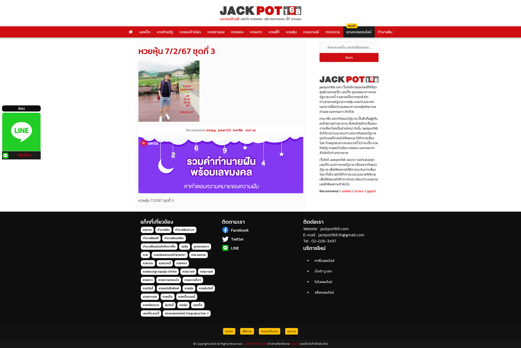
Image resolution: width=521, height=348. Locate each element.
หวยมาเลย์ (311, 32)
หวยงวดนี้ (165, 263)
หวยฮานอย (216, 32)
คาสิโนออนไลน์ (324, 260)
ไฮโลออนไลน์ (323, 281)
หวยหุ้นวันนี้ (206, 288)
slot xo (291, 331)
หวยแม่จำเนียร (190, 32)
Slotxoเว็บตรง (269, 331)
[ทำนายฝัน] (220, 165)
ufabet (346, 191)
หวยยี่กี (274, 32)
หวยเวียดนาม (151, 305)
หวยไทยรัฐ (165, 32)
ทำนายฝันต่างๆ (184, 230)
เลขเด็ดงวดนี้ (151, 313)
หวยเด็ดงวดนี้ (186, 297)
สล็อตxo (247, 331)
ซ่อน (21, 108)
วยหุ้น (184, 246)
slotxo (359, 191)
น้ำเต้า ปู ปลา (323, 271)
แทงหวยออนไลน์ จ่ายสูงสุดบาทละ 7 (187, 313)
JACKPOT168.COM (255, 344)
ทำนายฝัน (385, 32)
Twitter (237, 239)
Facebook (240, 230)
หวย (145, 255)
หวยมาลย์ (188, 272)
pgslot (371, 191)
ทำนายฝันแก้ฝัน (174, 238)
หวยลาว (256, 32)
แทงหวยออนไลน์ (358, 32)
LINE (235, 248)
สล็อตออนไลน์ (324, 292)
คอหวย (147, 230)
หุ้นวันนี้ (169, 305)
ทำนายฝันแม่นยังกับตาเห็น (159, 246)
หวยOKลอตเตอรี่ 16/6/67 (170, 255)
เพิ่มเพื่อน (25, 155)
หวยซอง (237, 32)
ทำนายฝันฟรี (151, 238)
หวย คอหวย (198, 255)
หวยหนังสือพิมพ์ (169, 288)
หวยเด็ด (168, 297)
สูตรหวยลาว (201, 246)
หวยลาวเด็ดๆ (193, 280)
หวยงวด (148, 263)
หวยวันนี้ (148, 288)
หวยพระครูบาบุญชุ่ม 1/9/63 (160, 272)
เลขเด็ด (144, 32)
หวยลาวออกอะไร (168, 280)
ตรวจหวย (332, 32)
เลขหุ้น (183, 305)
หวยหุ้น (291, 32)
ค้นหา (349, 57)
